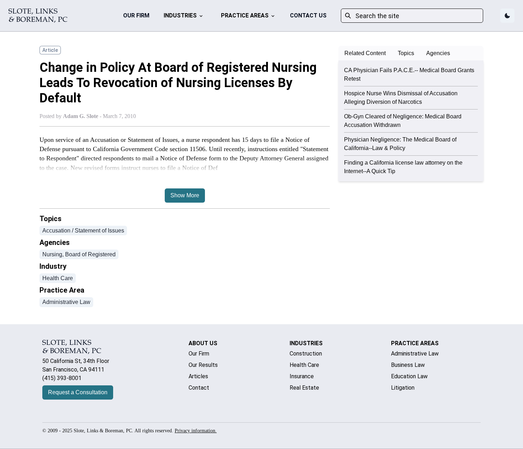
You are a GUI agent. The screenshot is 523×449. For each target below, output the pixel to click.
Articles (198, 376)
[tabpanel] (411, 120)
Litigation (402, 387)
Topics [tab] (406, 53)
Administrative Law (415, 353)
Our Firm (136, 15)
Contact (199, 387)
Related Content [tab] (365, 53)
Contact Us (308, 15)
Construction (306, 353)
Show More (184, 195)
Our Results (203, 365)
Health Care (304, 365)
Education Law (409, 376)
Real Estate (304, 387)
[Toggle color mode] (507, 16)
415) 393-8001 (62, 378)
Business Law (408, 365)
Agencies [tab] (438, 53)
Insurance (302, 376)
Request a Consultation (77, 392)
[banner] (38, 16)
